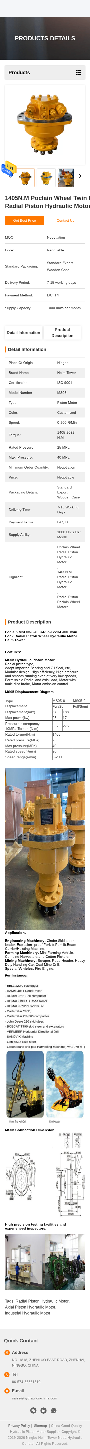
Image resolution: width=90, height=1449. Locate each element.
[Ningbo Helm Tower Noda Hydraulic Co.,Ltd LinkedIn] (43, 1412)
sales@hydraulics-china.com (34, 1398)
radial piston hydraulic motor (42, 1301)
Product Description (63, 333)
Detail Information (23, 333)
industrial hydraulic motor (27, 1313)
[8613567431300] (53, 1412)
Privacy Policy (19, 1426)
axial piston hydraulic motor (30, 1307)
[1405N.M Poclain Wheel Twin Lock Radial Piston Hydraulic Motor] (45, 125)
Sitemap (40, 1426)
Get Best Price (24, 220)
